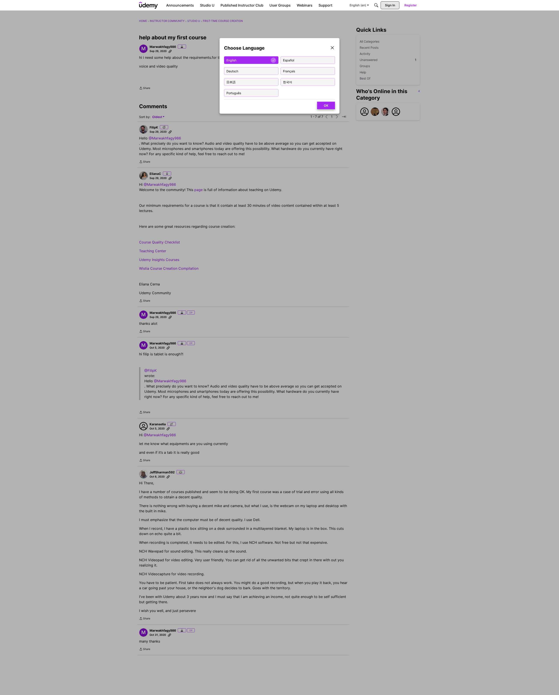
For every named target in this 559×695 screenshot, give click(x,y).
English (231, 60)
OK (326, 105)
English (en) (358, 5)
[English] (148, 5)
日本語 (231, 82)
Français (289, 71)
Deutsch (232, 71)
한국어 (287, 82)
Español (288, 60)
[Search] (376, 5)
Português (233, 93)
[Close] (332, 48)
